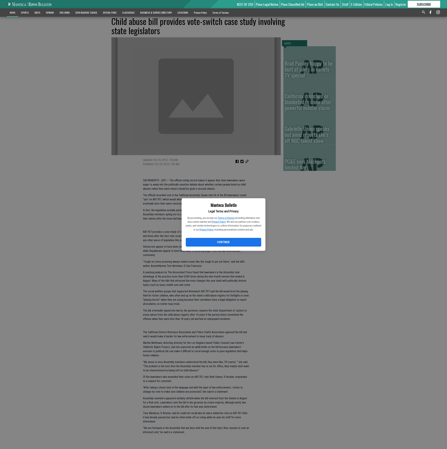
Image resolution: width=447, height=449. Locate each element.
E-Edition (356, 4)
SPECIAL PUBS (110, 12)
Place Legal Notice (267, 4)
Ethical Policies (373, 4)
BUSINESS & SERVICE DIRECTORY (156, 12)
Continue (223, 242)
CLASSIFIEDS (128, 12)
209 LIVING (64, 12)
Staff (345, 4)
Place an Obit (315, 4)
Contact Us (332, 4)
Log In (389, 4)
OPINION (50, 12)
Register (400, 4)
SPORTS (25, 12)
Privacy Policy (219, 221)
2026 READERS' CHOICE (86, 12)
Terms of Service (226, 218)
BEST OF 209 (245, 4)
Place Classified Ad (292, 4)
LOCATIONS (182, 12)
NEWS (12, 12)
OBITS (37, 12)
